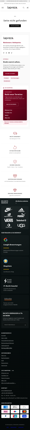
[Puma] (21, 215)
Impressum (4, 365)
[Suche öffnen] (23, 7)
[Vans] (9, 220)
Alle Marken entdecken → (22, 201)
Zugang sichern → (10, 73)
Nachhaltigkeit (5, 358)
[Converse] (9, 225)
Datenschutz (4, 363)
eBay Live (7, 118)
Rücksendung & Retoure (7, 343)
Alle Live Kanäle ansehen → (8, 383)
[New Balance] (9, 215)
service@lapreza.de (6, 390)
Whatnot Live (8, 110)
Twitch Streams (5, 378)
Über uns (3, 355)
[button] (2, 7)
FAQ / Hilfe (4, 338)
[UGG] (21, 225)
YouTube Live (8, 112)
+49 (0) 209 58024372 (7, 393)
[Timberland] (21, 220)
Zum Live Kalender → (11, 104)
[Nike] (9, 210)
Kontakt (3, 335)
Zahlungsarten (5, 345)
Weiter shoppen (15, 25)
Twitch (6, 115)
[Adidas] (21, 210)
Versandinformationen (7, 340)
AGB (2, 360)
